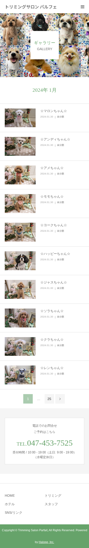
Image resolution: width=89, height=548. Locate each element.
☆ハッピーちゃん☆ (55, 254)
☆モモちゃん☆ (52, 196)
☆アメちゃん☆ (52, 168)
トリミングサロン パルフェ (31, 6)
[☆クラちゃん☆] (20, 346)
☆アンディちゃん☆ (55, 139)
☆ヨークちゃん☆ (53, 225)
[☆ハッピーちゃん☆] (20, 260)
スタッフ (51, 504)
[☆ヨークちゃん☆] (20, 232)
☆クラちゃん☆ (52, 339)
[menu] (82, 6)
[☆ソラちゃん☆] (20, 318)
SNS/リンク (13, 512)
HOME (10, 495)
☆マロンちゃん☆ (53, 111)
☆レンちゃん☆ (52, 368)
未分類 (60, 116)
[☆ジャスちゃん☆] (20, 289)
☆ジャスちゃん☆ (53, 282)
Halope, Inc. (46, 542)
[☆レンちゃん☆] (20, 374)
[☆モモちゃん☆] (20, 203)
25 (49, 399)
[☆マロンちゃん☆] (20, 118)
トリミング (53, 495)
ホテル (10, 504)
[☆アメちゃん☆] (20, 174)
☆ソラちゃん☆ (52, 311)
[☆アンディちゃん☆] (20, 146)
